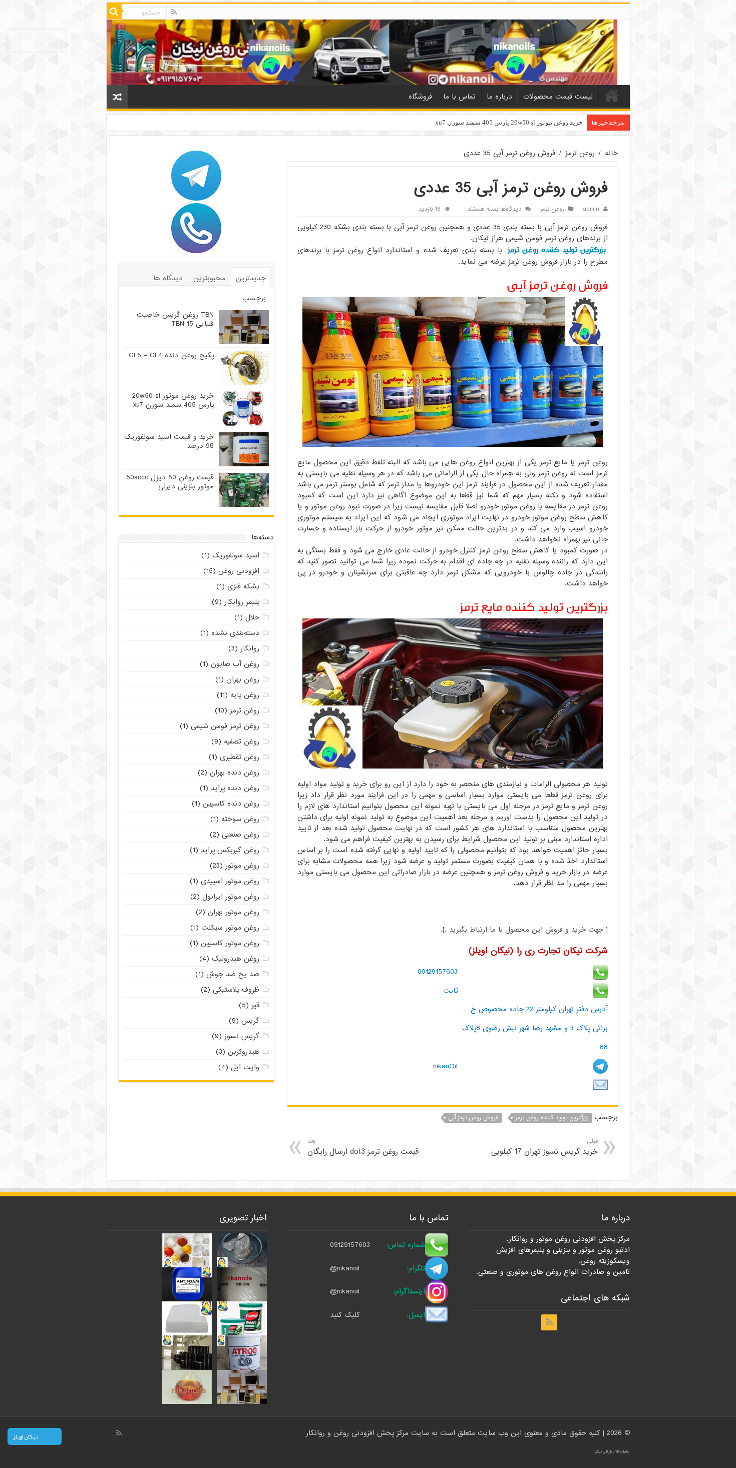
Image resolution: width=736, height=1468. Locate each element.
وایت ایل (245, 1067)
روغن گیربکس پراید (230, 850)
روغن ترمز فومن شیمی (225, 725)
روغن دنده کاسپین (231, 803)
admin (591, 209)
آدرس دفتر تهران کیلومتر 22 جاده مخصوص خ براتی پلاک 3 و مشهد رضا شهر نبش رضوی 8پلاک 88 (535, 1028)
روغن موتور (242, 865)
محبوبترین (209, 278)
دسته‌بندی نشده (235, 632)
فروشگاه (420, 96)
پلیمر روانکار (241, 601)
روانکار (249, 648)
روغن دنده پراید (235, 788)
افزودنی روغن (238, 570)
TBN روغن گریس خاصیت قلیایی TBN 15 (175, 319)
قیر (255, 1005)
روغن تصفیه (241, 741)
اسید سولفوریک (235, 555)
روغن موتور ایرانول (230, 896)
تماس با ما (459, 96)
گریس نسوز (241, 1036)
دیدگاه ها (168, 278)
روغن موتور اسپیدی (230, 881)
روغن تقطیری (239, 757)
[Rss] (174, 12)
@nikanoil (344, 1268)
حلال (252, 617)
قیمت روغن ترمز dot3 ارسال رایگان (363, 1147)
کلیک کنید (345, 1314)
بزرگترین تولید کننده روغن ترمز (557, 250)
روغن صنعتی (240, 834)
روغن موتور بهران (233, 912)
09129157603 (438, 971)
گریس (250, 1020)
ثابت (450, 990)
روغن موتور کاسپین (230, 943)
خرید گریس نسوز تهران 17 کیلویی (544, 1147)
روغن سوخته (240, 819)
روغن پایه (244, 694)
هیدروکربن (243, 1051)
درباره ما (499, 96)
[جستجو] (114, 11)
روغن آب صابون (235, 663)
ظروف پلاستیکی (236, 989)
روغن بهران (242, 679)
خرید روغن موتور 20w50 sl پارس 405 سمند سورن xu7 (509, 122)
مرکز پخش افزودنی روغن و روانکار (358, 1432)
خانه (612, 95)
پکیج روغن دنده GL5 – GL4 (171, 355)
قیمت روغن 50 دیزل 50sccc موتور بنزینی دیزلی (170, 482)
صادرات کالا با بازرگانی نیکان (612, 1451)
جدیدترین (251, 278)
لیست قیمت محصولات (558, 96)
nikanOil (445, 1066)
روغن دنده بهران (234, 772)
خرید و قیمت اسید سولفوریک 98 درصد (169, 441)
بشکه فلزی (243, 586)
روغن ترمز (580, 153)
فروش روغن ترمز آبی (473, 1117)
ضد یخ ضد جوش (232, 974)
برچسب (254, 298)
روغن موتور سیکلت (230, 927)
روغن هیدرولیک (235, 958)
